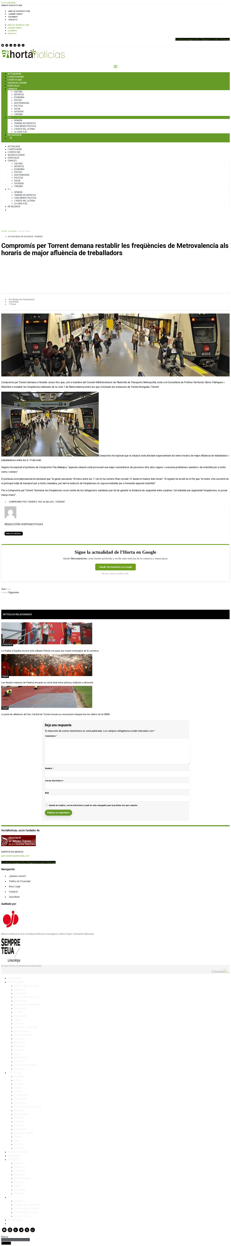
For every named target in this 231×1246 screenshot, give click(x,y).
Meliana (19, 1038)
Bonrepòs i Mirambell (27, 1004)
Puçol (17, 1054)
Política (18, 106)
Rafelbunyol (21, 1057)
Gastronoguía (21, 103)
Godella (18, 1023)
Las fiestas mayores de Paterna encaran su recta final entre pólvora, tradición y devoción (47, 682)
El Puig (18, 1012)
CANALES (14, 1159)
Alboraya (19, 989)
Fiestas (18, 100)
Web (47, 793)
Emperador (21, 1016)
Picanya (19, 1125)
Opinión (18, 120)
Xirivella (19, 1148)
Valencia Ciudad (17, 82)
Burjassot (20, 1008)
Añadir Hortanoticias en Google (115, 567)
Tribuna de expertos (25, 123)
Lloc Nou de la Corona (27, 1106)
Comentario (51, 736)
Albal (17, 1080)
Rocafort (19, 1061)
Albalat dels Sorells (26, 986)
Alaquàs (19, 1076)
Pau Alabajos (46, 502)
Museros (19, 1046)
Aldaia (18, 1087)
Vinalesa (19, 1069)
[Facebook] (2, 45)
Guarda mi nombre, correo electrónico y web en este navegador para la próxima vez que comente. (93, 805)
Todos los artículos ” (13, 533)
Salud (17, 108)
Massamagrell (22, 1035)
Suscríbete (13, 17)
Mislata (18, 1118)
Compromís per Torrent (23, 502)
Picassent (20, 1129)
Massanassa (21, 1114)
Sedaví (18, 1137)
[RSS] (10, 45)
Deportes (19, 94)
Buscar (11, 137)
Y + (9, 117)
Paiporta (19, 1121)
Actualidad (14, 73)
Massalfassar (22, 1031)
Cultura (18, 91)
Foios (17, 1020)
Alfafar (18, 1091)
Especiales (14, 85)
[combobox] (15, 1239)
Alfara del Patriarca (26, 997)
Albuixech (20, 993)
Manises (19, 1110)
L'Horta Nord (7, 644)
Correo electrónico (54, 780)
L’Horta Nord (16, 76)
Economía (19, 97)
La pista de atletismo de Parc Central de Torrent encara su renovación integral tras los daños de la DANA (55, 714)
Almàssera (20, 1001)
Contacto (12, 20)
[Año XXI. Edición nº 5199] (19, 11)
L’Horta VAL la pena (26, 1212)
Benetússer (21, 1099)
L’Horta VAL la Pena (24, 129)
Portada (4, 231)
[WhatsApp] (23, 45)
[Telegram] (15, 45)
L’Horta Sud (15, 79)
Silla (16, 1140)
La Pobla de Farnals (26, 1027)
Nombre (49, 768)
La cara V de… (21, 132)
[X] (19, 45)
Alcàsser (19, 1084)
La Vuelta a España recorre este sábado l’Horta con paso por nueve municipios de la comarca (50, 650)
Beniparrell (21, 1095)
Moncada (19, 1042)
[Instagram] (6, 45)
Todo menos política (25, 126)
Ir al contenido (8, 2)
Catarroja (19, 1103)
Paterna (5, 676)
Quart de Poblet (24, 1133)
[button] (115, 263)
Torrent (38, 236)
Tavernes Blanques (25, 1065)
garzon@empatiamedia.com (15, 855)
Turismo (18, 114)
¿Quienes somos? (15, 14)
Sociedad (19, 111)
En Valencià (15, 134)
